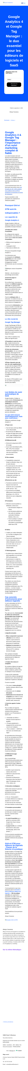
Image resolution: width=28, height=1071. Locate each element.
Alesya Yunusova (10, 959)
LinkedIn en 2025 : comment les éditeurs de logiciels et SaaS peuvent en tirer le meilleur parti (13, 1006)
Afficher (12, 120)
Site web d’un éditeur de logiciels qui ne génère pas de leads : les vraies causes (13, 984)
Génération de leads (8, 960)
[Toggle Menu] (22, 3)
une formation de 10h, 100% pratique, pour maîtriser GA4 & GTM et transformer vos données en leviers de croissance (14, 191)
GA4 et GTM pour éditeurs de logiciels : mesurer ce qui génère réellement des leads (14, 956)
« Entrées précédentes (8, 1021)
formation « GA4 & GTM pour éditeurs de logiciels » (13, 891)
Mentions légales (17, 1037)
